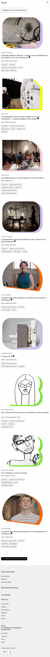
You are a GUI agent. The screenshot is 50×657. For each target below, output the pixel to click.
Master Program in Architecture (9, 70)
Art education (11, 424)
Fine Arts (4, 424)
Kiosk (3, 2)
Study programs (5, 128)
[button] (47, 2)
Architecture (4, 64)
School (15, 482)
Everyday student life (6, 251)
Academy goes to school (7, 187)
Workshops (12, 64)
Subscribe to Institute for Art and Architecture (15, 558)
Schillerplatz (4, 543)
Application (4, 113)
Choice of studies (6, 310)
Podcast (13, 128)
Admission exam (21, 128)
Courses (20, 67)
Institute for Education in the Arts (9, 190)
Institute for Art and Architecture (9, 67)
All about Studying (6, 52)
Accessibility (21, 366)
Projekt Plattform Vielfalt (7, 485)
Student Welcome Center (15, 184)
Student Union (18, 187)
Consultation (5, 175)
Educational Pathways (7, 409)
